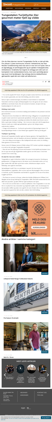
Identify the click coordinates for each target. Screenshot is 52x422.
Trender (43, 8)
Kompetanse (9, 8)
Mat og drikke (19, 8)
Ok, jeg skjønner (46, 417)
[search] (43, 4)
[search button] (35, 4)
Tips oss (40, 395)
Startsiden (5, 12)
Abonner (23, 392)
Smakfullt (36, 8)
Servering (28, 8)
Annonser (24, 395)
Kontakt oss (42, 392)
